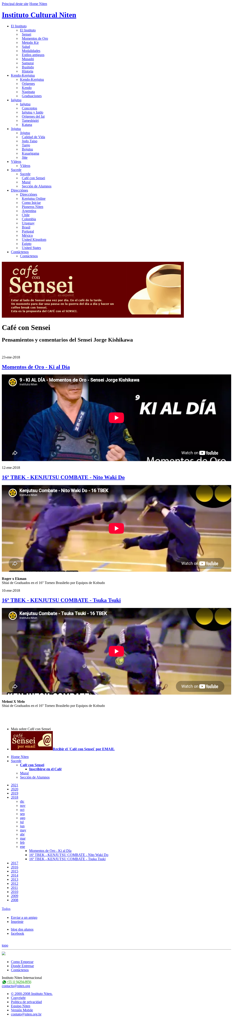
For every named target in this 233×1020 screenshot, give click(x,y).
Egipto (26, 244)
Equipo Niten (20, 1006)
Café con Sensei (33, 178)
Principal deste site (15, 4)
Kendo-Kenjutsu (23, 75)
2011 (14, 888)
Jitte (25, 157)
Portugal (28, 231)
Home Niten (38, 4)
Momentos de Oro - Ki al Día (36, 367)
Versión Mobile (22, 1010)
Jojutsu (16, 129)
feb (22, 842)
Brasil (26, 227)
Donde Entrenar (22, 966)
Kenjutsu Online (34, 198)
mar (22, 838)
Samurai (28, 63)
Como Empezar (22, 962)
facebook (17, 933)
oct (22, 810)
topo (5, 945)
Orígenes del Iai (33, 116)
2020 (14, 789)
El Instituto (19, 26)
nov (22, 805)
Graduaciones (32, 96)
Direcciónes (19, 190)
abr (22, 834)
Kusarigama (30, 153)
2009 (14, 896)
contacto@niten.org (16, 986)
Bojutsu (27, 149)
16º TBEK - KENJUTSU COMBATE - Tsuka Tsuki (61, 600)
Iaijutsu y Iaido (32, 112)
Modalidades (31, 51)
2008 (14, 900)
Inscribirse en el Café (45, 769)
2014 (14, 875)
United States (31, 248)
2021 (14, 785)
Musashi (28, 59)
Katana (27, 125)
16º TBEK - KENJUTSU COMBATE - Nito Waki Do (63, 477)
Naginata (28, 92)
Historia (27, 71)
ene (22, 847)
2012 (14, 883)
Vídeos (16, 162)
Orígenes (28, 84)
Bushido (28, 67)
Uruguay (28, 223)
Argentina (29, 211)
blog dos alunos (22, 929)
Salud (26, 47)
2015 (14, 871)
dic (22, 801)
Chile (26, 215)
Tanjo (26, 145)
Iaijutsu (16, 100)
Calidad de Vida (33, 137)
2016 (14, 867)
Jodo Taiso (29, 141)
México (27, 235)
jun (22, 826)
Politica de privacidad (26, 1002)
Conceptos (29, 108)
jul (22, 822)
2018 (14, 797)
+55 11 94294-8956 (19, 982)
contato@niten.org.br (26, 1014)
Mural (26, 182)
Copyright (18, 998)
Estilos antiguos (33, 55)
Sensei (26, 34)
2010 (14, 892)
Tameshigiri (30, 120)
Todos (6, 909)
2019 (14, 793)
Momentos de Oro (35, 38)
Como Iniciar (31, 203)
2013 (14, 879)
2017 (14, 863)
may (23, 830)
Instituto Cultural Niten (39, 15)
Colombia (29, 219)
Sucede (16, 170)
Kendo (27, 88)
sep (22, 814)
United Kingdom (34, 239)
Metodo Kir (30, 42)
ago (22, 818)
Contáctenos (20, 252)
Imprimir (17, 922)
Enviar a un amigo (24, 917)
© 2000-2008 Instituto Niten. (32, 994)
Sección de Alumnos (36, 186)
